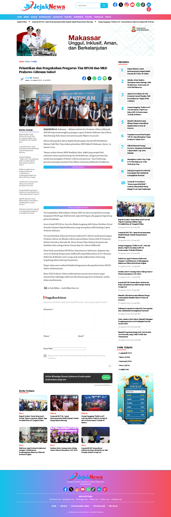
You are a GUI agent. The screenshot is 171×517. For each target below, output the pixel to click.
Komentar (49, 309)
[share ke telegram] (100, 80)
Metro (124, 357)
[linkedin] (149, 6)
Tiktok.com (93, 499)
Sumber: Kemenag (135, 423)
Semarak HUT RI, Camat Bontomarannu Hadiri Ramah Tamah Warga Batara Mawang (48, 22)
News (28, 61)
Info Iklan (113, 506)
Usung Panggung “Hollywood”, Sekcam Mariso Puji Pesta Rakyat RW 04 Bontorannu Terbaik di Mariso (121, 22)
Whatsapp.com (82, 499)
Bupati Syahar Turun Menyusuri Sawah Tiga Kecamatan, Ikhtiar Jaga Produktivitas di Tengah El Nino (134, 221)
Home (19, 17)
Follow (106, 377)
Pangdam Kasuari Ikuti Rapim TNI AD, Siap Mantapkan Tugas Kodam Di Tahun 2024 (139, 137)
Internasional (45, 17)
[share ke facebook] (84, 80)
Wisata (108, 17)
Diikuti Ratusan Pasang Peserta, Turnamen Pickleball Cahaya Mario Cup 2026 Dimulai (139, 149)
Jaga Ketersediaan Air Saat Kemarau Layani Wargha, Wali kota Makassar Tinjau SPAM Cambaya (138, 97)
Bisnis (26, 17)
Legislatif (125, 353)
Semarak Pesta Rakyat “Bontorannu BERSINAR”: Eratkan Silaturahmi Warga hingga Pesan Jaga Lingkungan (139, 185)
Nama (47, 336)
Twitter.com (105, 499)
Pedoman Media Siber (80, 506)
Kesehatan (57, 17)
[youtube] (132, 6)
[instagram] (127, 6)
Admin (27, 78)
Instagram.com (68, 499)
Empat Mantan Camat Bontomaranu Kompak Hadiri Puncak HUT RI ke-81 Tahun (138, 71)
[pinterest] (149, 11)
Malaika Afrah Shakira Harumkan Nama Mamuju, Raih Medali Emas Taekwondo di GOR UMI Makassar (139, 83)
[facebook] (115, 6)
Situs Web (48, 348)
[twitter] (121, 6)
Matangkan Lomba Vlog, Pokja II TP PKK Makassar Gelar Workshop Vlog (138, 161)
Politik (88, 17)
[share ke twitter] (89, 80)
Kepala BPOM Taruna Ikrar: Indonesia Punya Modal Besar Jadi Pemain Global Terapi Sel (134, 284)
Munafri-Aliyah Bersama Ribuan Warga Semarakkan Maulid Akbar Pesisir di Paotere (137, 124)
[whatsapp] (138, 6)
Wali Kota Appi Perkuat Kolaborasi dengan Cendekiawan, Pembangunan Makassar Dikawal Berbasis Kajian (133, 260)
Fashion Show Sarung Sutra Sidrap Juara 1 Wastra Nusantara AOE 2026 (135, 272)
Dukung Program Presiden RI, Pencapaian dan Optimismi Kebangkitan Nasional (138, 173)
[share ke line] (105, 80)
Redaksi (63, 506)
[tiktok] (143, 6)
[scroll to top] (163, 513)
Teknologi (98, 17)
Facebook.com (55, 499)
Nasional (68, 17)
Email (81, 336)
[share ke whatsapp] (95, 80)
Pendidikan (78, 17)
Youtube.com (116, 499)
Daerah (34, 17)
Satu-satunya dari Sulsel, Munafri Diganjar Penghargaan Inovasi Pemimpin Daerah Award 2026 (135, 321)
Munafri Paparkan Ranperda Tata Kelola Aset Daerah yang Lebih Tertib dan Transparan (134, 334)
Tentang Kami (99, 506)
